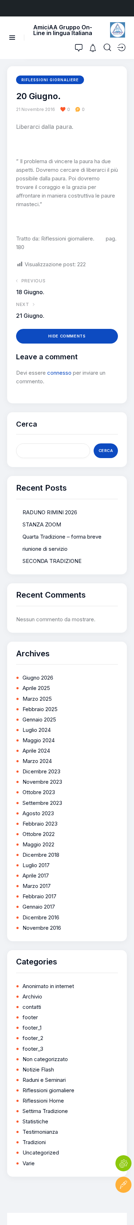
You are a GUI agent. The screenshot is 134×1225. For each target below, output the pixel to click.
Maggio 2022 (38, 844)
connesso (59, 372)
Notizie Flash (38, 1069)
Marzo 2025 (37, 698)
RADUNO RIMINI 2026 (50, 512)
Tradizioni (34, 1142)
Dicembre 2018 (41, 854)
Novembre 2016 (42, 927)
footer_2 (33, 1038)
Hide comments (67, 336)
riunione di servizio (45, 548)
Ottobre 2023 (39, 792)
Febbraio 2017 (39, 896)
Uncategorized (41, 1152)
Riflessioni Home (43, 1100)
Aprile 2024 (36, 750)
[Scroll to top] (123, 1206)
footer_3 (33, 1048)
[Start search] (107, 48)
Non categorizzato (45, 1059)
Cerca (26, 424)
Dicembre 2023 (41, 771)
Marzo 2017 (37, 886)
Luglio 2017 (36, 865)
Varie (29, 1163)
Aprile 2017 (36, 875)
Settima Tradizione (45, 1111)
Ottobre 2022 (39, 834)
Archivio (32, 996)
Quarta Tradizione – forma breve (62, 536)
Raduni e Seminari (44, 1079)
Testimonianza (40, 1131)
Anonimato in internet (48, 986)
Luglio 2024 (37, 729)
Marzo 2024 (37, 761)
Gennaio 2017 (39, 906)
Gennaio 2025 (39, 719)
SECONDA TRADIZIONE (52, 561)
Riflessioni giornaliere (50, 80)
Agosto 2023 (38, 813)
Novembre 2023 (42, 781)
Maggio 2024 (39, 740)
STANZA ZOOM (42, 524)
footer (30, 1017)
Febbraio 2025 (40, 709)
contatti (32, 1006)
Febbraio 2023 (40, 823)
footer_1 (32, 1027)
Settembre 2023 (42, 802)
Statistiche (35, 1121)
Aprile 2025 (36, 688)
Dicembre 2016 (41, 917)
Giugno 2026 (38, 677)
